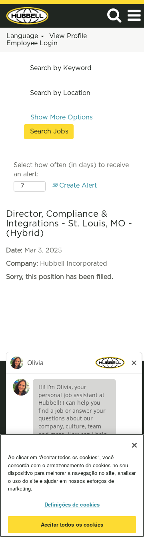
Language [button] (23, 36)
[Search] (114, 15)
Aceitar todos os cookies (72, 524)
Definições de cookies (72, 504)
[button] (134, 16)
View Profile (68, 36)
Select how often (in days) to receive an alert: (71, 170)
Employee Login (32, 43)
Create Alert (77, 185)
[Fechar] (134, 445)
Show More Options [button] (61, 117)
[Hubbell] (24, 15)
